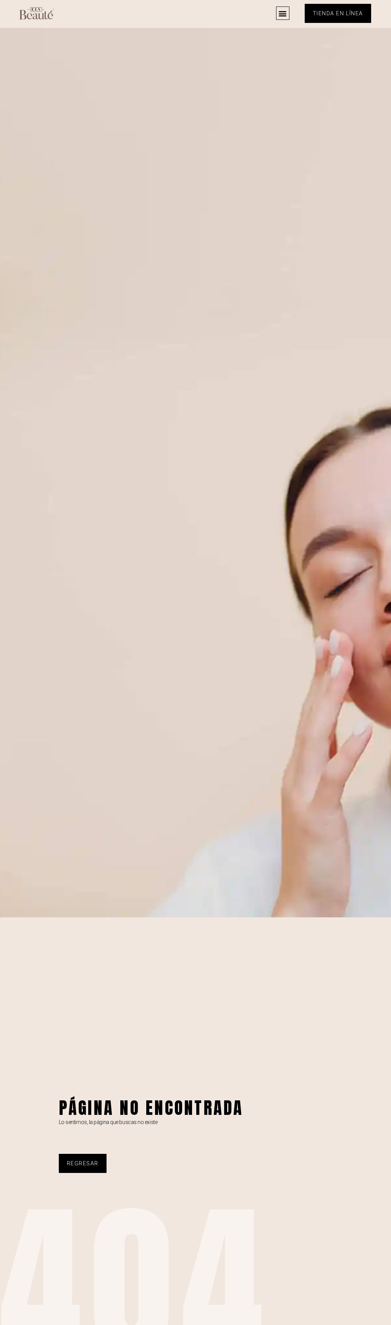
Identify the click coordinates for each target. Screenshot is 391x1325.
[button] (282, 13)
